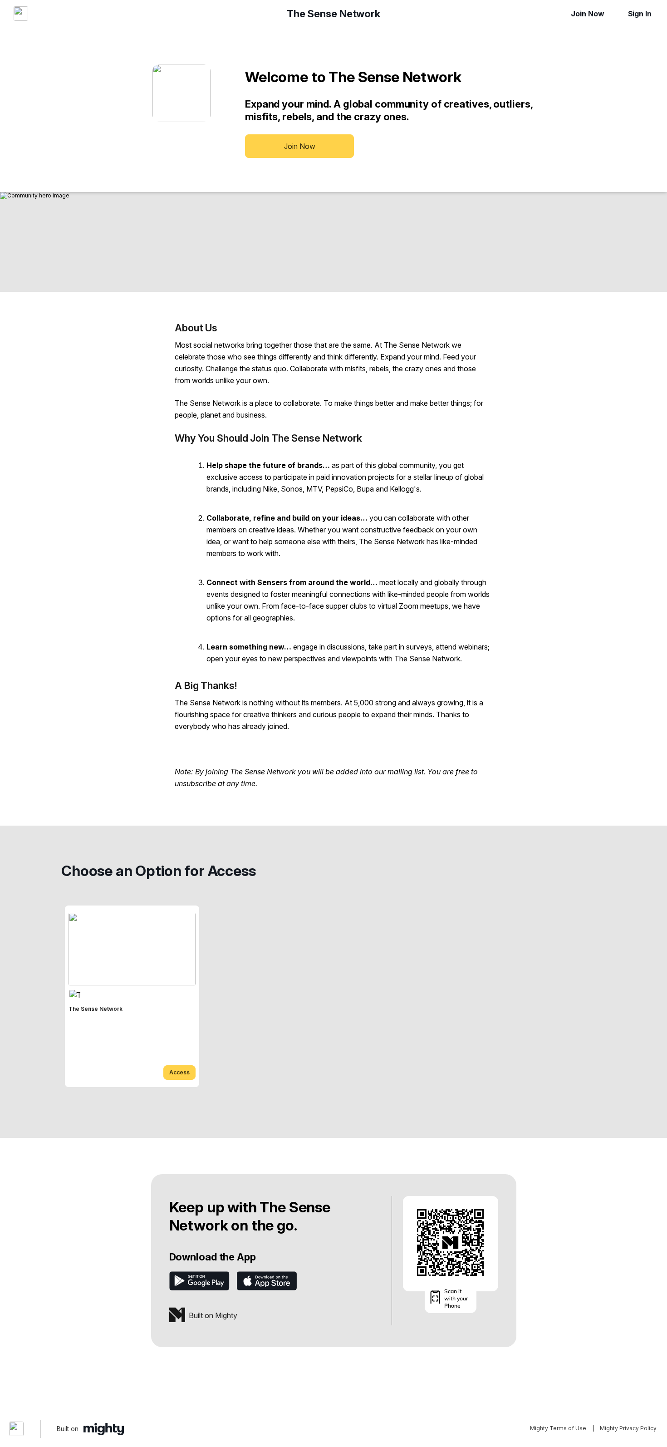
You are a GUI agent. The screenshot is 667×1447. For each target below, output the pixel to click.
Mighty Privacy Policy (628, 1428)
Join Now (587, 13)
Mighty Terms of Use (558, 1428)
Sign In (640, 13)
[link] (132, 996)
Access (179, 1072)
